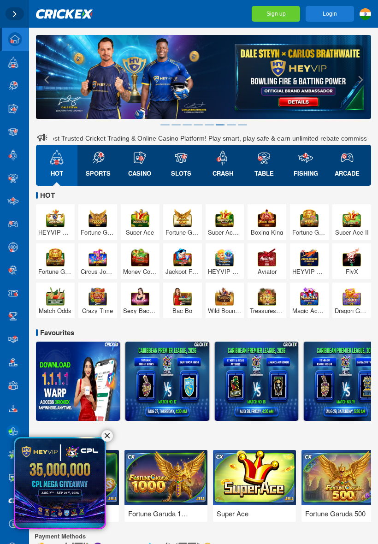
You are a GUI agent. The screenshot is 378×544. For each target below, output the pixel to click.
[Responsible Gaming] (14, 431)
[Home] (14, 39)
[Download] (14, 408)
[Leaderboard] (14, 362)
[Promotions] (14, 293)
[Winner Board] (14, 316)
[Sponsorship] (14, 339)
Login (330, 14)
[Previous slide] (46, 79)
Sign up (276, 14)
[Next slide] (361, 79)
